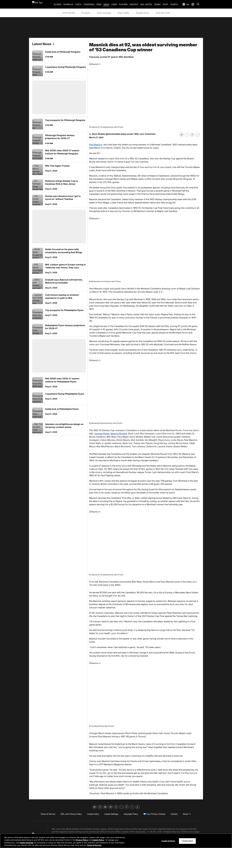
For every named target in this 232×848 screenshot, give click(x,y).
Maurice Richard (118, 433)
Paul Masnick (95, 144)
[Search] (198, 4)
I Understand (187, 841)
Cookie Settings (26, 843)
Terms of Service (94, 845)
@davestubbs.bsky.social (119, 134)
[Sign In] (192, 4)
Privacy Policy (82, 840)
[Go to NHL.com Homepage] (42, 4)
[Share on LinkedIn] (192, 134)
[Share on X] (187, 134)
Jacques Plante (101, 433)
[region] (116, 841)
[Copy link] (197, 134)
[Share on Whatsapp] (181, 134)
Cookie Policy (98, 840)
